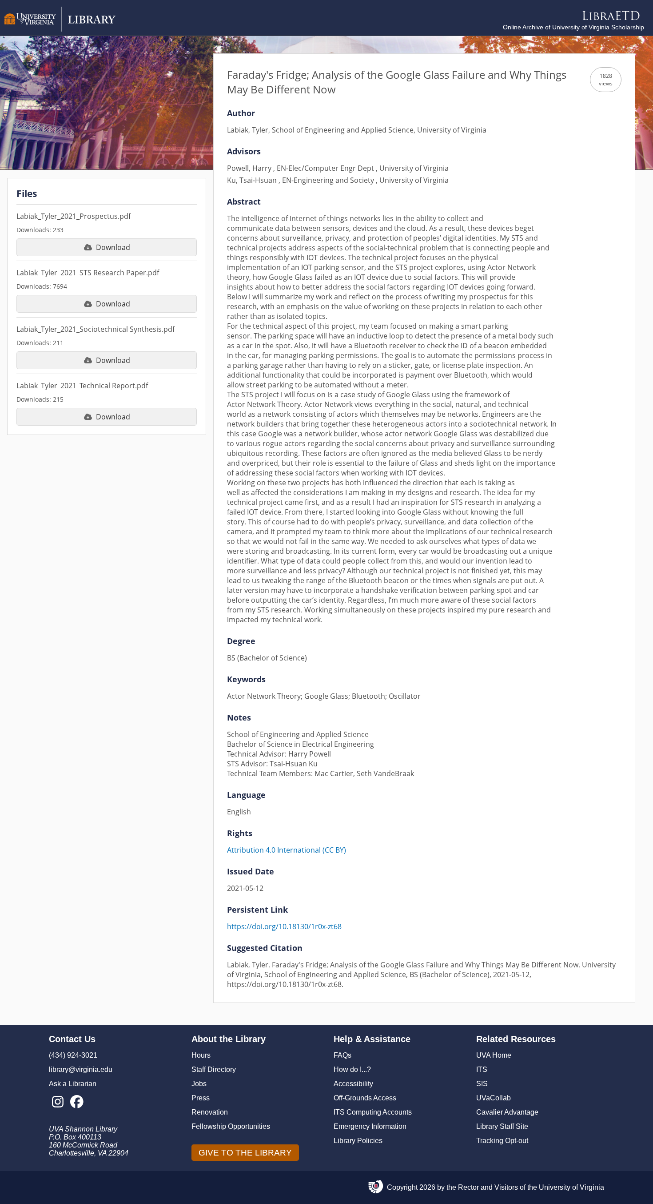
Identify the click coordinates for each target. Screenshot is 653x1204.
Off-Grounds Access (365, 1098)
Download (113, 247)
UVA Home (493, 1055)
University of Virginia (571, 1187)
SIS (482, 1083)
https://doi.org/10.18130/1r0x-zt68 (284, 926)
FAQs (342, 1055)
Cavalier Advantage (507, 1112)
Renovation (209, 1112)
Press (200, 1098)
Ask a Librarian (72, 1083)
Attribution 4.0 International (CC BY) (286, 850)
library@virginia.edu (80, 1069)
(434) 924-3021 (73, 1055)
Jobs (199, 1083)
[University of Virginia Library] (59, 29)
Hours (201, 1055)
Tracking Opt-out (502, 1140)
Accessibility (353, 1083)
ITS (481, 1069)
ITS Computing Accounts (373, 1112)
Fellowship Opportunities (230, 1126)
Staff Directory (213, 1069)
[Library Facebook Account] (76, 1102)
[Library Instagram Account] (57, 1102)
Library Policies (358, 1140)
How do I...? (352, 1069)
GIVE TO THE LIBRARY (245, 1152)
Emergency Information (370, 1126)
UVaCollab (493, 1098)
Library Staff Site (502, 1126)
